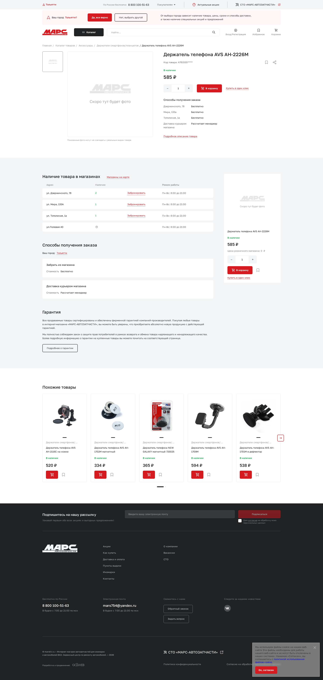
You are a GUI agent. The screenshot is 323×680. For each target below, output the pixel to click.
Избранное (259, 34)
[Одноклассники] (268, 66)
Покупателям (165, 4)
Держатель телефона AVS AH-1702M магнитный (111, 449)
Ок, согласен (266, 670)
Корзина (276, 34)
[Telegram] (257, 66)
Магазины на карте (118, 177)
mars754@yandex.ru (119, 605)
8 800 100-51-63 (138, 4)
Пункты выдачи (112, 565)
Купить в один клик (237, 88)
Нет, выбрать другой (131, 17)
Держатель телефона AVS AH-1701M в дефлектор (257, 449)
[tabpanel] (64, 438)
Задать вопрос (176, 618)
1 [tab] (160, 486)
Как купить (109, 552)
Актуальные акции (208, 4)
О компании (171, 546)
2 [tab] (165, 486)
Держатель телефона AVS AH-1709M (208, 449)
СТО (166, 559)
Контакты (108, 578)
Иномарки (109, 572)
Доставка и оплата (114, 559)
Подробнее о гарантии (60, 348)
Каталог (91, 32)
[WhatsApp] (273, 66)
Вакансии (169, 552)
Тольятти (62, 253)
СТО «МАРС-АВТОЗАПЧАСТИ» (257, 4)
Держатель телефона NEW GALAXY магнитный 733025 (158, 449)
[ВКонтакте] (263, 66)
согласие (252, 520)
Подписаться (259, 514)
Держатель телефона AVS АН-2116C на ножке (61, 449)
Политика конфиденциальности (182, 664)
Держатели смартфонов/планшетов (60, 442)
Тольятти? (71, 17)
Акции (107, 546)
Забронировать (136, 192)
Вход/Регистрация (236, 34)
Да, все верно (100, 17)
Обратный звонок (178, 608)
